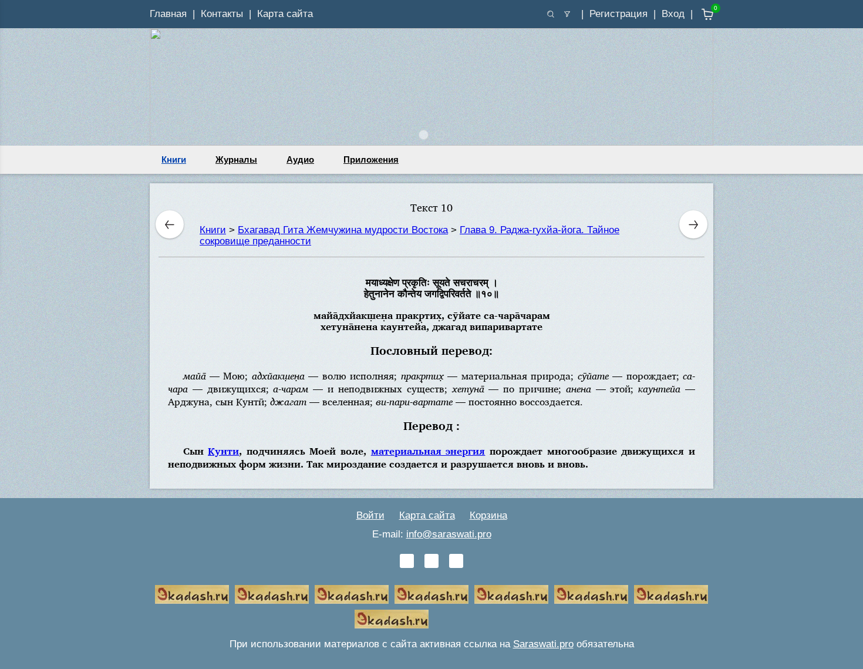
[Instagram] (456, 561)
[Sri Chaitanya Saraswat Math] (192, 594)
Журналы (236, 159)
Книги (173, 159)
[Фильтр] (567, 14)
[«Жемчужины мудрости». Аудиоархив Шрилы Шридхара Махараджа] (591, 594)
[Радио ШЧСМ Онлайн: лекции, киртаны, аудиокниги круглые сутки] (511, 594)
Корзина (488, 515)
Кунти (223, 451)
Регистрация (618, 13)
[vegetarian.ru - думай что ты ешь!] (272, 594)
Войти (370, 515)
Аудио (300, 159)
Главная (168, 13)
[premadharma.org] (392, 619)
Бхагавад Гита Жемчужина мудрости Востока (343, 230)
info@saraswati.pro (448, 534)
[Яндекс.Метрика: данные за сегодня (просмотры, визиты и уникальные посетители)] (471, 619)
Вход (673, 13)
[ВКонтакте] (407, 561)
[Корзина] (699, 14)
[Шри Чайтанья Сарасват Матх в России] (671, 594)
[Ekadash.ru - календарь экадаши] (352, 594)
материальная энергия (428, 451)
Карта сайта (285, 13)
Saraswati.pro (543, 644)
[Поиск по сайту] (550, 14)
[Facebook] (431, 561)
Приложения (371, 159)
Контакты (222, 13)
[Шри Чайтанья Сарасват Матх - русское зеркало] (431, 594)
